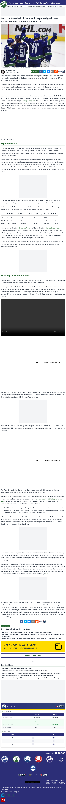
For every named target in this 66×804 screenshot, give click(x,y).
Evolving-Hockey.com (28, 101)
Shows (27, 3)
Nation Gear (55, 3)
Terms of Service (54, 783)
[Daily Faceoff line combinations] (60, 71)
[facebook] (41, 71)
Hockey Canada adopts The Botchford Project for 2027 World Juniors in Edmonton (27, 676)
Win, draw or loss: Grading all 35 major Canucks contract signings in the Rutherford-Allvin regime (31, 678)
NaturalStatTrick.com (25, 228)
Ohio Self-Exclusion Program (10, 792)
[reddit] (56, 71)
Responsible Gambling (62, 783)
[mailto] (52, 71)
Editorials (19, 3)
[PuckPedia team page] (63, 71)
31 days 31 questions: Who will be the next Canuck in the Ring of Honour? (24, 671)
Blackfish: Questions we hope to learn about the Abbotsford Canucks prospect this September (31, 673)
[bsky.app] (48, 71)
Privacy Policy (48, 783)
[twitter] (44, 71)
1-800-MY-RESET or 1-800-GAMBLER (29, 787)
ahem (46, 574)
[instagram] (59, 753)
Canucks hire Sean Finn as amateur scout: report (17, 668)
